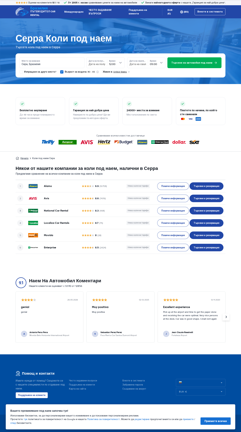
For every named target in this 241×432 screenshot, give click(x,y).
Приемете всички (215, 421)
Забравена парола (132, 384)
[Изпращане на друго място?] (21, 72)
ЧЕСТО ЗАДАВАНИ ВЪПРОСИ (100, 12)
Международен (73, 12)
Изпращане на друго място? (40, 71)
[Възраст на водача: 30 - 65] (61, 72)
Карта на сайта (77, 388)
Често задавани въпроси (83, 380)
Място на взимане (31, 60)
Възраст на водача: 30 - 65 (80, 71)
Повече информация (173, 186)
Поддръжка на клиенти (138, 12)
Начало (24, 158)
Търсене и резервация (206, 186)
